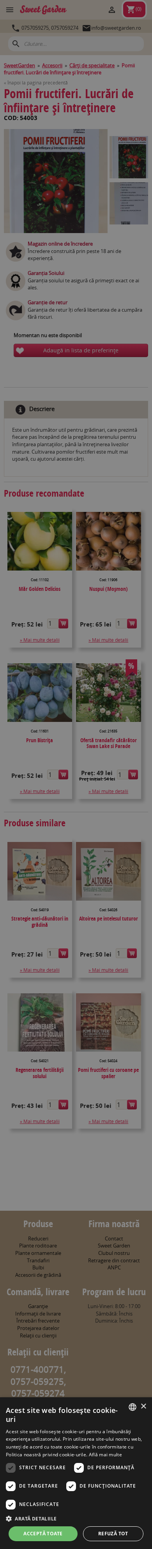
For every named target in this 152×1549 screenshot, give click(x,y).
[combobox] (132, 1407)
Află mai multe (105, 1454)
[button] (76, 1518)
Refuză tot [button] (113, 1533)
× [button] (143, 1406)
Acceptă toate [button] (42, 1533)
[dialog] (76, 1473)
